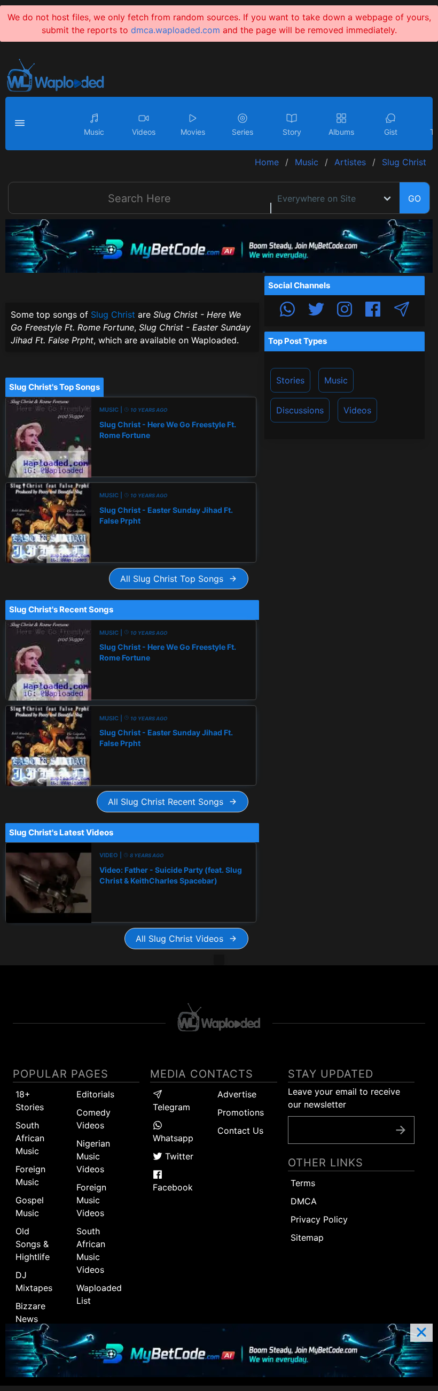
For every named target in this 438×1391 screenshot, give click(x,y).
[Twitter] (316, 310)
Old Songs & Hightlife (32, 1244)
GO (414, 198)
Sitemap (307, 1237)
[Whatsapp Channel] (287, 310)
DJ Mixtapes (33, 1281)
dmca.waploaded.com (175, 30)
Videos (357, 410)
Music (336, 380)
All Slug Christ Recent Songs (168, 801)
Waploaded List (99, 1294)
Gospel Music (29, 1206)
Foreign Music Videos (91, 1200)
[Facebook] (372, 310)
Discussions (300, 410)
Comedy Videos (93, 1119)
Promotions (240, 1112)
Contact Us (240, 1130)
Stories (290, 380)
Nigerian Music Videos (93, 1156)
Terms (303, 1183)
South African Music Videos (90, 1250)
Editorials (95, 1094)
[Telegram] (401, 310)
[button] (21, 123)
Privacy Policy (319, 1219)
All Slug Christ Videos (182, 938)
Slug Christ (113, 314)
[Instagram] (344, 310)
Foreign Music (30, 1175)
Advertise (236, 1094)
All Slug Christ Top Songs (174, 578)
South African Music (29, 1138)
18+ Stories (29, 1100)
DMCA (304, 1201)
